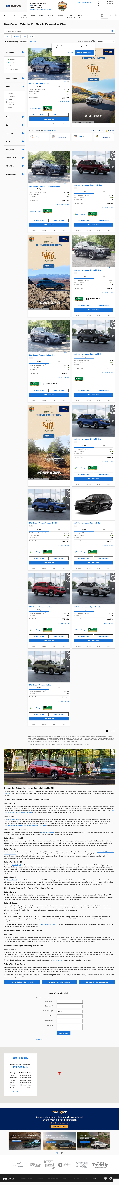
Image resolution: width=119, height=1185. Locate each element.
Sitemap (94, 1178)
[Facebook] (106, 1179)
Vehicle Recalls (75, 1178)
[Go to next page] (114, 731)
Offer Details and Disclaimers (82, 122)
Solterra (59, 1141)
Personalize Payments (84, 52)
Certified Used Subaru (52, 1178)
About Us (80, 16)
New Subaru (40, 1178)
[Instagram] (111, 1179)
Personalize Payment (63, 101)
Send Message (63, 1033)
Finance (41, 16)
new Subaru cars (58, 960)
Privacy (85, 1178)
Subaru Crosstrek (12, 819)
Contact (65, 1178)
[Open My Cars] (110, 15)
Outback (25, 1141)
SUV (24, 36)
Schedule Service (85, 2)
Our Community (71, 16)
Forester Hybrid (16, 865)
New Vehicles (14, 16)
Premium (16, 36)
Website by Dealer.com (9, 1179)
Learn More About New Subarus (59, 982)
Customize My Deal (38, 115)
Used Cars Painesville (26, 1178)
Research (61, 16)
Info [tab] (59, 86)
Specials (33, 16)
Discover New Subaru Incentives (97, 982)
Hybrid (8, 36)
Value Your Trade (59, 115)
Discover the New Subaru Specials (22, 982)
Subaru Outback (12, 880)
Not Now (70, 52)
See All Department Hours (20, 1092)
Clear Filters (32, 42)
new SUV (7, 793)
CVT (31, 36)
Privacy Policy (39, 1039)
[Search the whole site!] (116, 15)
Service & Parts (51, 16)
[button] (93, 188)
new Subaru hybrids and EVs (49, 924)
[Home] (13, 6)
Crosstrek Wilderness (47, 832)
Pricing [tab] (39, 86)
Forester (23, 42)
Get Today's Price (49, 119)
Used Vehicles (24, 16)
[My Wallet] (104, 15)
